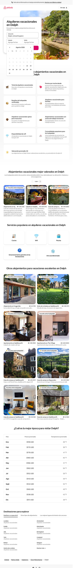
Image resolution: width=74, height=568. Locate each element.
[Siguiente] (40, 181)
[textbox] (14, 42)
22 (27, 66)
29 (27, 69)
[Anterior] (32, 181)
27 (20, 69)
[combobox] (22, 36)
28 (23, 69)
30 (30, 69)
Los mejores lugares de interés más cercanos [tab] (53, 515)
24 (9, 69)
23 (30, 66)
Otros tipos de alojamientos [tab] (29, 515)
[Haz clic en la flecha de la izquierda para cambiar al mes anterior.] (9, 47)
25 (13, 69)
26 (16, 69)
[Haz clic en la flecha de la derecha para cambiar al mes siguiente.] (30, 47)
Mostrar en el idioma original (53, 2)
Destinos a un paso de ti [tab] (11, 515)
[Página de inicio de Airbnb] (8, 7)
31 (9, 73)
